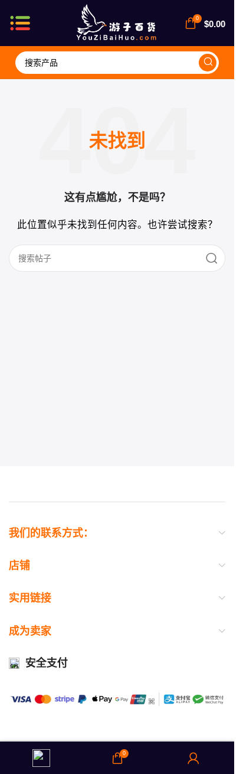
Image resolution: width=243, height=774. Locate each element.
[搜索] (207, 62)
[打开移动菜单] (20, 23)
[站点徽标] (117, 22)
